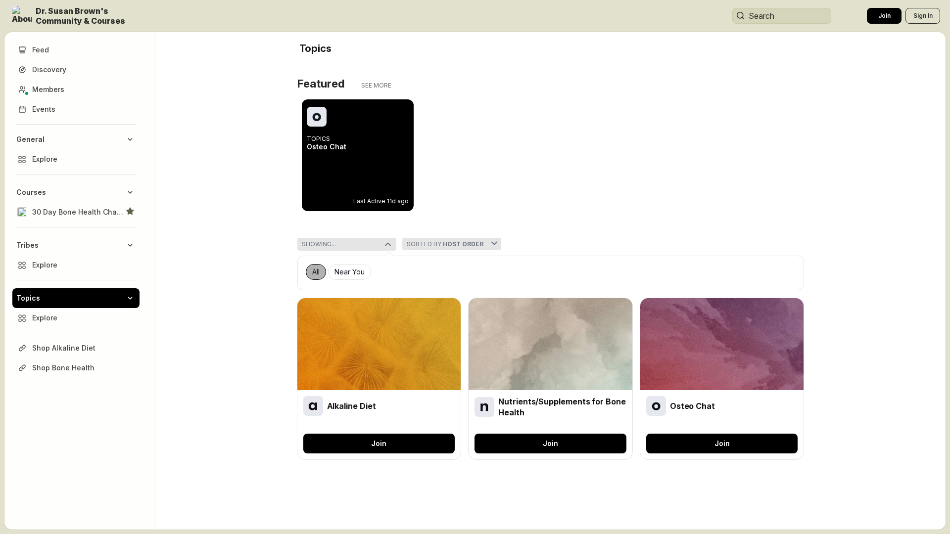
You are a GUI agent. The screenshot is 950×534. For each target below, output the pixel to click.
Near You (349, 272)
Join (884, 15)
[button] (81, 16)
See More (376, 85)
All (316, 272)
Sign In (923, 15)
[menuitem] (76, 149)
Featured (320, 83)
